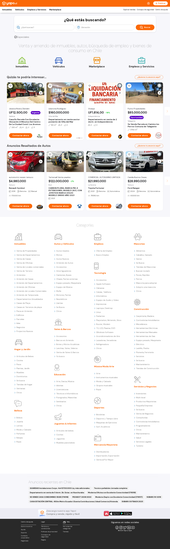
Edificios (20, 315)
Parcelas (20, 319)
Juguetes (60, 438)
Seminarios (61, 401)
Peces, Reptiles (143, 275)
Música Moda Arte (104, 366)
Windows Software (104, 332)
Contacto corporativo (25, 537)
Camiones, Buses (63, 275)
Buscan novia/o (143, 271)
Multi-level (140, 397)
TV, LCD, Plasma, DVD (105, 328)
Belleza (18, 410)
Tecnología (100, 273)
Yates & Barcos (62, 329)
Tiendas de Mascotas (146, 267)
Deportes (99, 407)
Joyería (19, 421)
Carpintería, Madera (145, 316)
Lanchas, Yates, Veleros (67, 348)
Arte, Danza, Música (65, 381)
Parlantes (100, 316)
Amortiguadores (63, 271)
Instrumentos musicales (107, 377)
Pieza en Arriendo (24, 311)
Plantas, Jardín (23, 368)
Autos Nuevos (62, 259)
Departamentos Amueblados (29, 299)
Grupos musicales (104, 385)
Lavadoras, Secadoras (106, 340)
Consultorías (142, 417)
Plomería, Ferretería (145, 352)
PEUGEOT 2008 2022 (81, 497)
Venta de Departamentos (28, 255)
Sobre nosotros (26, 526)
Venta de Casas (23, 259)
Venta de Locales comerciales (30, 267)
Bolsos (19, 417)
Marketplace (55, 9)
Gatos (139, 259)
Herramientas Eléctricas (147, 328)
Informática (101, 296)
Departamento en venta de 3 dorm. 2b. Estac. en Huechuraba (57, 492)
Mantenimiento (143, 364)
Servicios (140, 356)
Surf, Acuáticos (103, 426)
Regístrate (24, 541)
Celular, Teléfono (103, 292)
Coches (59, 434)
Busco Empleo (102, 255)
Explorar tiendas (129, 10)
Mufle (58, 291)
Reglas (43, 540)
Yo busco (60, 356)
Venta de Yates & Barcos (67, 352)
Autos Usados (62, 251)
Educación (60, 374)
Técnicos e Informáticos (67, 393)
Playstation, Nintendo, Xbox (108, 320)
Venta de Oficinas (24, 263)
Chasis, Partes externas (67, 279)
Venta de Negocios (144, 413)
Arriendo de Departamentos (29, 283)
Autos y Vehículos (64, 243)
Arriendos (20, 275)
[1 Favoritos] (129, 86)
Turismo (139, 446)
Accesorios (61, 267)
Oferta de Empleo (104, 251)
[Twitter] (125, 528)
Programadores (143, 425)
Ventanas (20, 388)
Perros (139, 279)
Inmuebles (7, 9)
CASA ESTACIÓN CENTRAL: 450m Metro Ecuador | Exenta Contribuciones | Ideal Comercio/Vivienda (74, 501)
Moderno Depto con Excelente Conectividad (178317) (119, 497)
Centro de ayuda (161, 10)
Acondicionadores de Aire (108, 336)
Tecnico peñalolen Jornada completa (110, 488)
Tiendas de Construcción (147, 368)
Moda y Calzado (23, 429)
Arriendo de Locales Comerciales (31, 291)
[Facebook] (117, 528)
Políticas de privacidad (49, 532)
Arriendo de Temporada (27, 295)
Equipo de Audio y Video (107, 300)
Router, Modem (103, 324)
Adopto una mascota (146, 287)
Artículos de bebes (65, 430)
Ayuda (23, 530)
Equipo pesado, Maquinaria (68, 283)
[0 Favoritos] (50, 86)
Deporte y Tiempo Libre (107, 418)
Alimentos (140, 251)
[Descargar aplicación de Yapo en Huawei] (106, 513)
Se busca (20, 380)
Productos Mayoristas (146, 401)
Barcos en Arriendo (65, 340)
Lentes (19, 425)
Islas (18, 323)
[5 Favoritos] (89, 86)
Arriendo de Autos (64, 263)
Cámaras (100, 288)
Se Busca (60, 307)
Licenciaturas (62, 389)
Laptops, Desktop (104, 308)
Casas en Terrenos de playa (29, 307)
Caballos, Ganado (144, 255)
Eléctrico (140, 344)
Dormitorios (21, 376)
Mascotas (139, 243)
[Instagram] (121, 528)
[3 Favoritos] (10, 86)
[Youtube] (133, 528)
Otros (19, 392)
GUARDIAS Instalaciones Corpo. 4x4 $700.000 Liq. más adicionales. (60, 488)
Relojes (19, 437)
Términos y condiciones (45, 527)
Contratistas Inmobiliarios (147, 320)
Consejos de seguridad (145, 10)
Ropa (18, 441)
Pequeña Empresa (144, 405)
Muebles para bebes (65, 442)
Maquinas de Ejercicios (106, 422)
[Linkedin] (129, 528)
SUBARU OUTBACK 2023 (132, 501)
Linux (98, 312)
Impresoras (101, 304)
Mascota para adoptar (146, 283)
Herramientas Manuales (146, 332)
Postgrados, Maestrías (66, 397)
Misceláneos (141, 324)
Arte (98, 373)
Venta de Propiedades (26, 251)
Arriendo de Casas (24, 279)
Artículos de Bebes (25, 356)
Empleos (98, 243)
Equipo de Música (64, 287)
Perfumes (20, 433)
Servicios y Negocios (145, 386)
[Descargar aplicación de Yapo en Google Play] (126, 513)
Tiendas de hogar (24, 384)
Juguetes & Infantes (65, 423)
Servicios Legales (143, 441)
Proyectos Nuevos (24, 331)
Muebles (20, 372)
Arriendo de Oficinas (25, 287)
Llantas (59, 303)
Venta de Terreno (24, 271)
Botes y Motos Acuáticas (67, 344)
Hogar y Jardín (22, 349)
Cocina (19, 360)
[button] (41, 93)
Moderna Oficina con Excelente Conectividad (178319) (112, 492)
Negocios (20, 327)
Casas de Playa (23, 303)
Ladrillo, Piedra (142, 348)
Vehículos (19, 9)
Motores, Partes (63, 295)
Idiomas (59, 385)
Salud (138, 437)
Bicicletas (100, 414)
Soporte (24, 533)
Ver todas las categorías (67, 527)
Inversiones (141, 393)
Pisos (18, 364)
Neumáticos (61, 299)
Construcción (141, 309)
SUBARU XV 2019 (154, 497)
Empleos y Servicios (36, 9)
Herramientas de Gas (145, 336)
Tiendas (66, 532)
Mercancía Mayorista (105, 444)
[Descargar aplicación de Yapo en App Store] (115, 513)
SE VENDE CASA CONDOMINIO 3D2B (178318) (49, 497)
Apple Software (103, 284)
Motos (59, 255)
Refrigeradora (102, 344)
